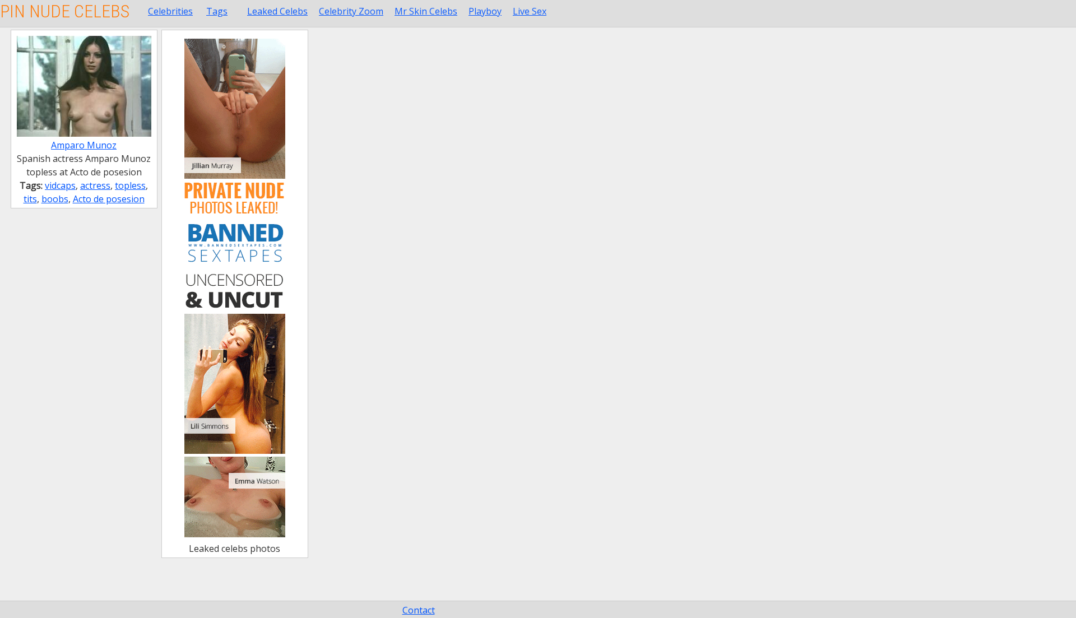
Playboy (485, 11)
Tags (217, 11)
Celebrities (170, 11)
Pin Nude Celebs (64, 11)
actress (95, 185)
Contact (418, 610)
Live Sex (529, 11)
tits (30, 199)
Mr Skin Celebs (426, 11)
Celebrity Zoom (351, 11)
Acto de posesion (109, 199)
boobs (54, 199)
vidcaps (60, 185)
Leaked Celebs (277, 11)
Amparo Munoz (84, 145)
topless (130, 185)
